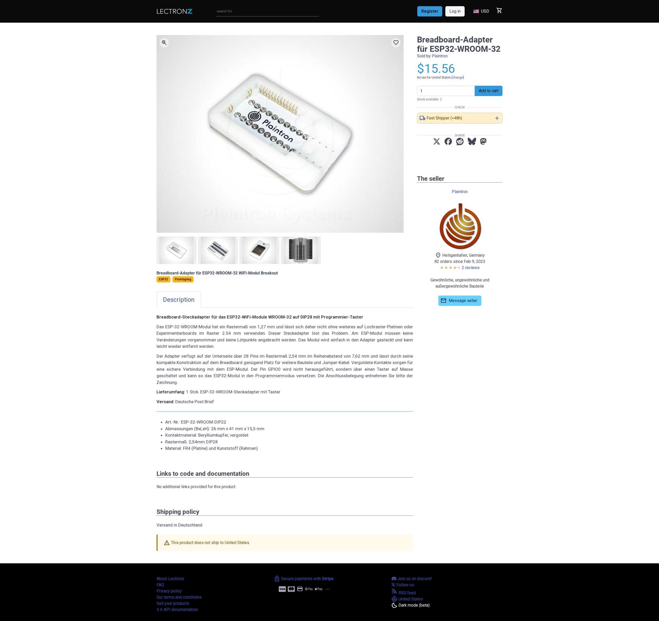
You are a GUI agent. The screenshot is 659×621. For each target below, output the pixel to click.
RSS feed (403, 592)
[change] (458, 77)
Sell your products (173, 603)
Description (179, 299)
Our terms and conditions (179, 597)
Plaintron (440, 56)
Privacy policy (169, 591)
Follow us (404, 584)
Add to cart (488, 90)
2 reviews (471, 267)
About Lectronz (170, 578)
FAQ (160, 584)
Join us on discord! (414, 578)
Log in (455, 11)
